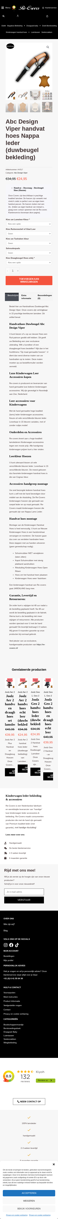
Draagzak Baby (10, 1032)
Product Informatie (12, 1001)
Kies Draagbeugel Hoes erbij (20, 258)
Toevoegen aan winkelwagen (29, 280)
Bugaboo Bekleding (15, 26)
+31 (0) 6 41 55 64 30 (13, 978)
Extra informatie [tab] (26, 296)
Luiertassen (35, 32)
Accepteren (29, 1193)
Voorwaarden (9, 993)
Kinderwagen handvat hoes (16, 32)
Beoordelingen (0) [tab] (45, 296)
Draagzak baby (32, 26)
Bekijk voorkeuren (29, 1208)
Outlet (3, 26)
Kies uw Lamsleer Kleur (18, 219)
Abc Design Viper (20, 173)
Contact (7, 1010)
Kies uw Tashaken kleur (17, 239)
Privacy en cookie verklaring (17, 1215)
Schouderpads (13, 248)
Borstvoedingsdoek (12, 1028)
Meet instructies (11, 997)
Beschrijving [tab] (13, 295)
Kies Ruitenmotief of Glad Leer (20, 229)
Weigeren (29, 1201)
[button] (53, 1164)
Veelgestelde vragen (13, 1005)
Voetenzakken (46, 32)
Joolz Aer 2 (10, 692)
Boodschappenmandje (14, 1025)
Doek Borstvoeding (49, 26)
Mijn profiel (8, 960)
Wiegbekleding (10, 1043)
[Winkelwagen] (47, 16)
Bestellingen (9, 956)
